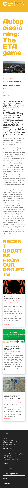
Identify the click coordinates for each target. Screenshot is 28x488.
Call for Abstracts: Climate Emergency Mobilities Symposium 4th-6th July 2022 (13, 396)
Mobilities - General (13, 402)
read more (7, 324)
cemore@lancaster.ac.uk (10, 459)
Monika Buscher (7, 89)
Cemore (10, 457)
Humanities (12, 302)
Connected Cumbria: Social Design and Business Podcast (12, 297)
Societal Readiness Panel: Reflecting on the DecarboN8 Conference (12, 348)
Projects (10, 304)
